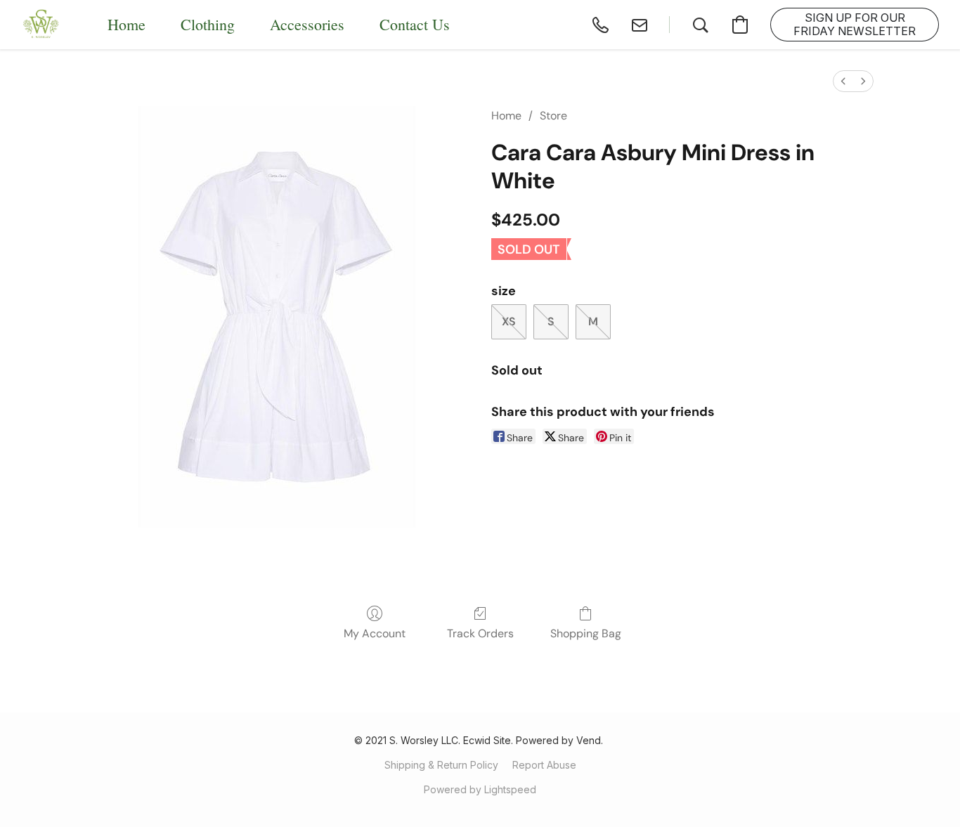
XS (509, 321)
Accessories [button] (307, 24)
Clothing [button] (208, 24)
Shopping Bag (585, 633)
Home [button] (126, 24)
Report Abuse (544, 765)
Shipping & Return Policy (441, 765)
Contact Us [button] (415, 24)
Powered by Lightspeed (480, 789)
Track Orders (480, 633)
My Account (375, 633)
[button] (41, 24)
